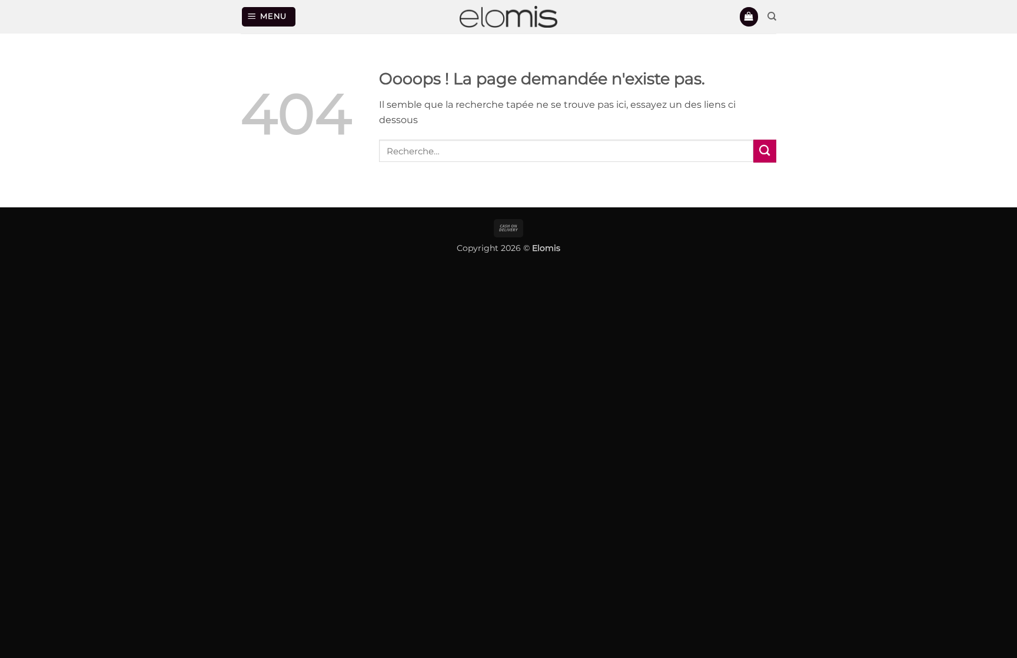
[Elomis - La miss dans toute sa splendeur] (508, 17)
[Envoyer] (764, 151)
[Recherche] (771, 16)
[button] (269, 16)
